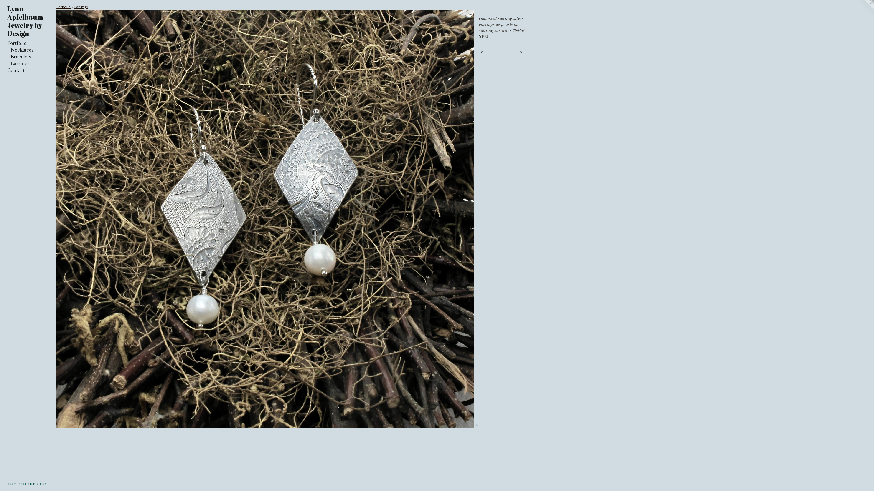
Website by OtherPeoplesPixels (26, 484)
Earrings (20, 63)
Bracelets (21, 57)
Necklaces (22, 50)
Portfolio (17, 43)
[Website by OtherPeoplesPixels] (865, 9)
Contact (16, 70)
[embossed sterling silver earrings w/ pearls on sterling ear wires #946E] (265, 219)
